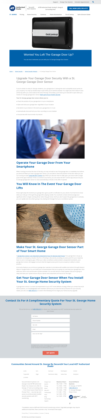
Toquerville (26, 374)
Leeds (24, 371)
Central (75, 371)
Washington (64, 371)
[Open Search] (93, 2)
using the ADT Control (35, 175)
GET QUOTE (50, 353)
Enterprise (75, 374)
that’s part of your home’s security (50, 95)
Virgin (37, 374)
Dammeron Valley (52, 374)
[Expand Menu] (37, 14)
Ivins (37, 371)
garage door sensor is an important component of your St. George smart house (41, 256)
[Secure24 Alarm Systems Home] (22, 8)
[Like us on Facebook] (70, 404)
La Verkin (25, 377)
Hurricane (50, 371)
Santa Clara (64, 374)
